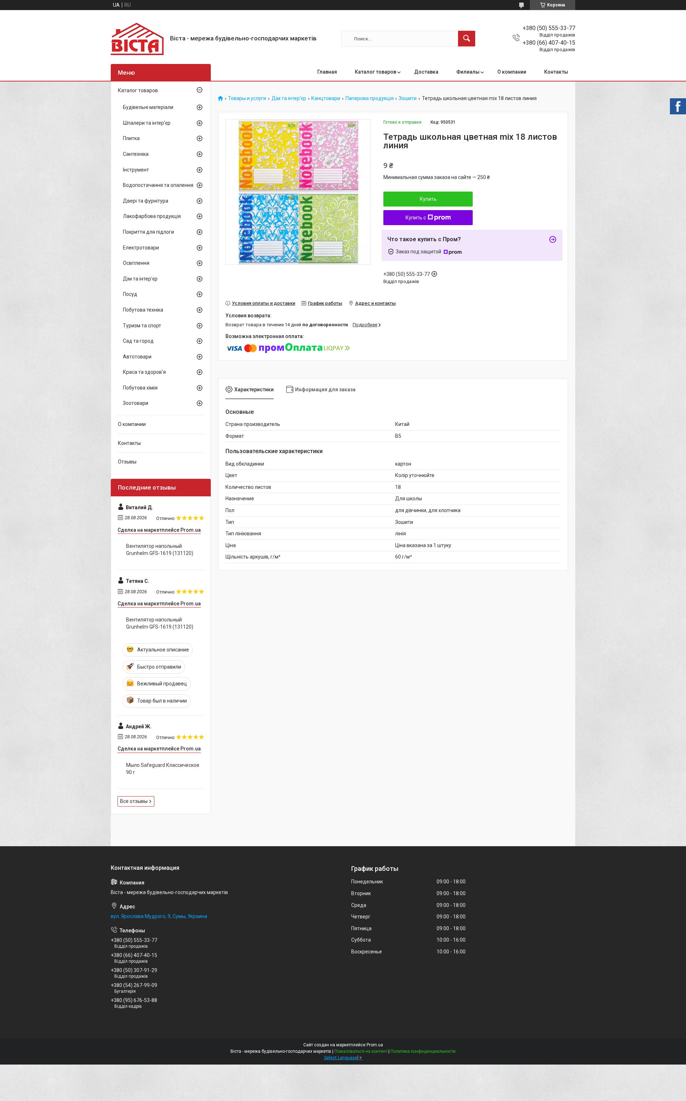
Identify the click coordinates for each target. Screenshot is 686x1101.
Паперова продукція (370, 98)
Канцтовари (325, 98)
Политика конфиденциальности (423, 1051)
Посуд (130, 294)
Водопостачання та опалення (158, 185)
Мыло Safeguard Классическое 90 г (162, 768)
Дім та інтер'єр (289, 98)
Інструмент (136, 170)
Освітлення (136, 263)
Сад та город (138, 341)
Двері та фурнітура (145, 201)
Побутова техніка (143, 310)
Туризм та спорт (142, 325)
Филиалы (467, 72)
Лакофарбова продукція (152, 216)
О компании (511, 72)
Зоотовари (135, 403)
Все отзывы (134, 801)
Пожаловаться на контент (360, 1051)
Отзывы (127, 462)
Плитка (131, 138)
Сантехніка (136, 154)
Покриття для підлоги (148, 232)
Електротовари (141, 248)
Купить (428, 199)
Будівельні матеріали (148, 107)
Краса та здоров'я (144, 372)
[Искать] (466, 38)
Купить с (416, 217)
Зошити (408, 98)
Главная (327, 72)
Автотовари (137, 356)
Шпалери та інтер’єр (146, 123)
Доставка (426, 72)
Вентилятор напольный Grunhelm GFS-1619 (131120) (159, 549)
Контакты (556, 72)
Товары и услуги (247, 98)
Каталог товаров (375, 72)
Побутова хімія (140, 388)
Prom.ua (375, 1044)
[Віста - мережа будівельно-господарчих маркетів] (138, 38)
